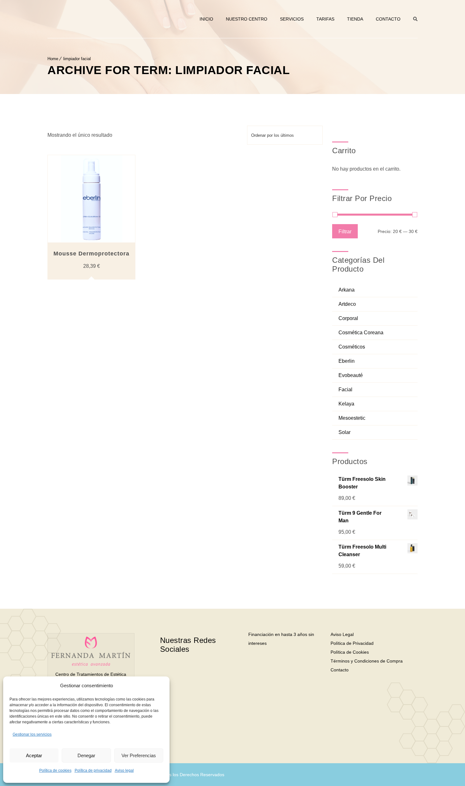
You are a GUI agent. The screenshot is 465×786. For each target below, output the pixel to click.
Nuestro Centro (246, 19)
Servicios (292, 19)
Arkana (346, 289)
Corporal (348, 318)
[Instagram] (206, 669)
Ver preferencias (138, 755)
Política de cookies (55, 770)
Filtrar (344, 231)
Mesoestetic (351, 418)
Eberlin (346, 361)
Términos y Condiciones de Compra (367, 660)
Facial (345, 389)
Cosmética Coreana (360, 332)
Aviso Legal (342, 634)
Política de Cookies (350, 652)
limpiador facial (77, 58)
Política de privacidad (93, 770)
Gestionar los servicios (32, 734)
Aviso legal (124, 770)
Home (52, 58)
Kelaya (346, 403)
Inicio (206, 19)
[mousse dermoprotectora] (91, 198)
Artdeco (347, 304)
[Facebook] (183, 669)
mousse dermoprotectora (91, 253)
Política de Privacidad (352, 643)
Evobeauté (350, 375)
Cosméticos (351, 346)
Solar (344, 432)
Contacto (388, 19)
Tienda (355, 19)
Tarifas (325, 19)
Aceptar (34, 755)
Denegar (86, 755)
